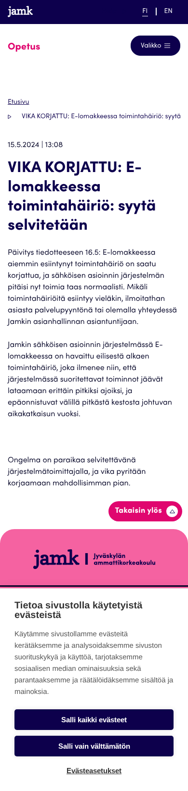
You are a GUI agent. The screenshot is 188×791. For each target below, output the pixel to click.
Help (114, 11)
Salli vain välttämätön (94, 746)
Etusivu (18, 102)
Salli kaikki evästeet (94, 720)
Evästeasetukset (94, 770)
